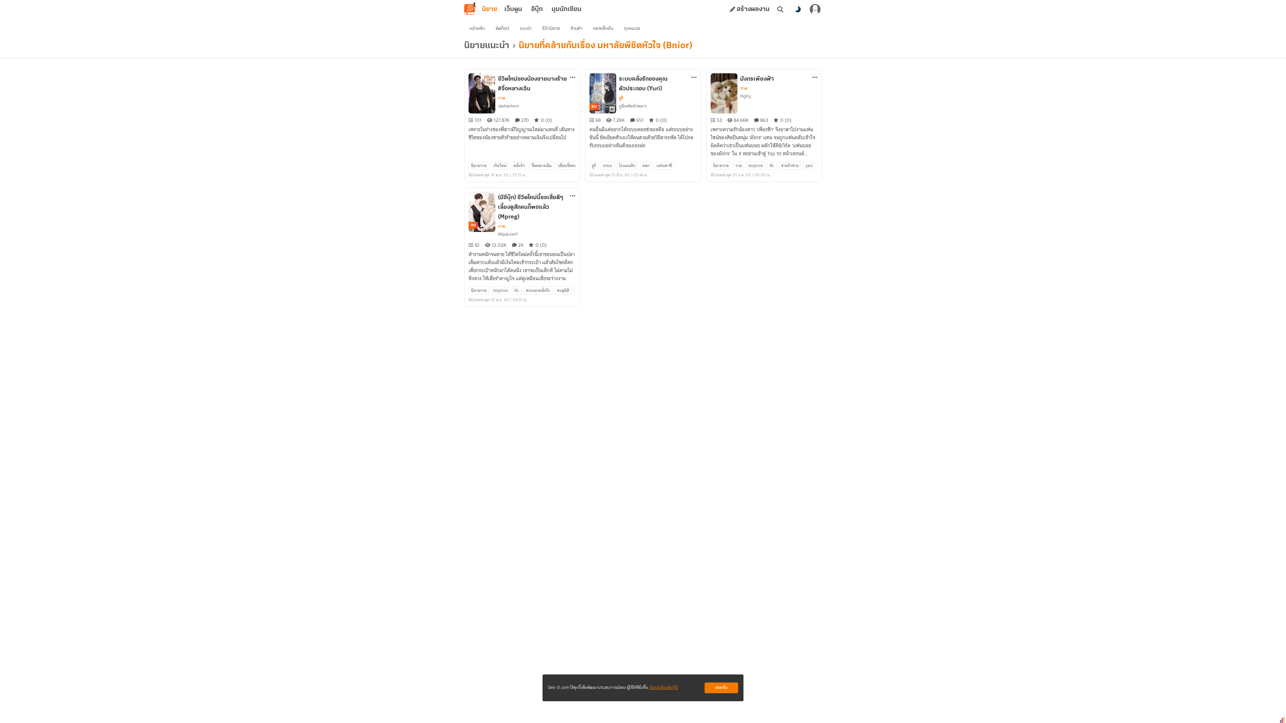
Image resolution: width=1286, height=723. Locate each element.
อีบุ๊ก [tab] (537, 9)
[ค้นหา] (780, 9)
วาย (501, 98)
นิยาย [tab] (489, 9)
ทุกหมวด (632, 28)
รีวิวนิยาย (551, 28)
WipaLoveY (508, 234)
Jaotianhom (508, 106)
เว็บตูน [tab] (513, 9)
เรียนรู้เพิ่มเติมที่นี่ (663, 688)
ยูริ (621, 98)
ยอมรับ (721, 688)
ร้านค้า (576, 28)
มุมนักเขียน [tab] (566, 9)
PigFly (745, 96)
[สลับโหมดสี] (797, 9)
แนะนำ (525, 28)
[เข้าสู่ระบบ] (815, 9)
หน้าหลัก (477, 28)
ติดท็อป (502, 28)
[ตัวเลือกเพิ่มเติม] (573, 77)
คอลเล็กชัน (603, 28)
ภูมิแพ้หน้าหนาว (633, 106)
